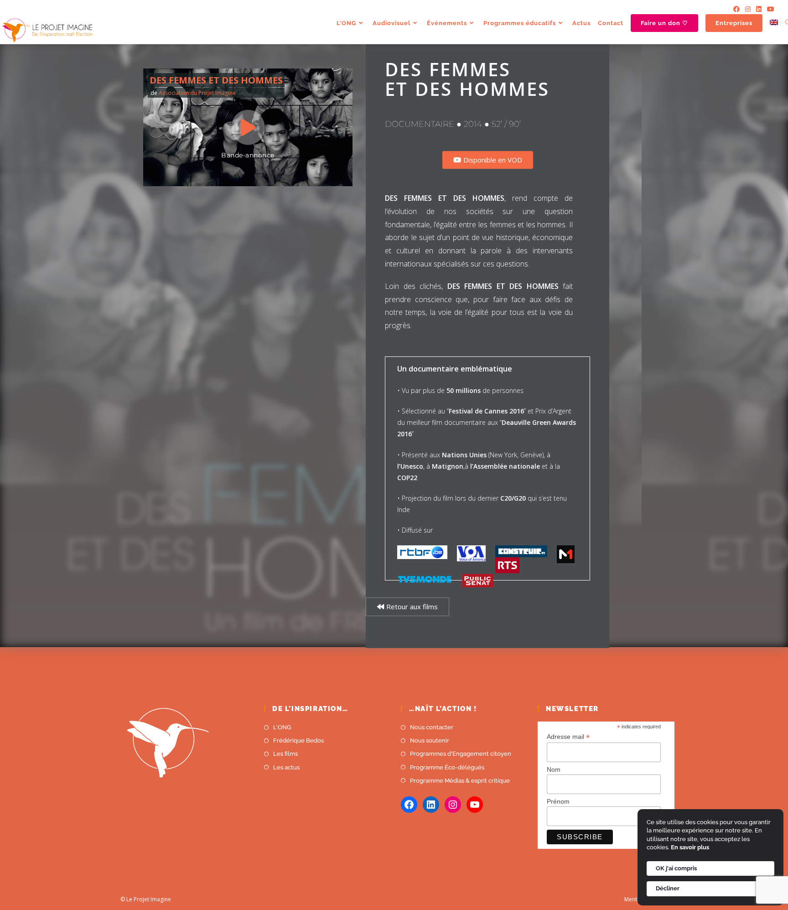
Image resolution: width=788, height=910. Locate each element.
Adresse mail (568, 736)
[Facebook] (736, 9)
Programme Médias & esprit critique (460, 780)
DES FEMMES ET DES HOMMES (216, 80)
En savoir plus (690, 847)
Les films (285, 753)
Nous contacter (431, 727)
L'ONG (282, 727)
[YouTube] (769, 9)
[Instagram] (747, 9)
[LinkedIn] (758, 9)
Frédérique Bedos (298, 740)
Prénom (558, 801)
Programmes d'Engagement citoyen (460, 753)
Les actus (286, 767)
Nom (553, 769)
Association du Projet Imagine (197, 93)
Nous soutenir (429, 740)
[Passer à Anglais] (774, 23)
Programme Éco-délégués (447, 767)
